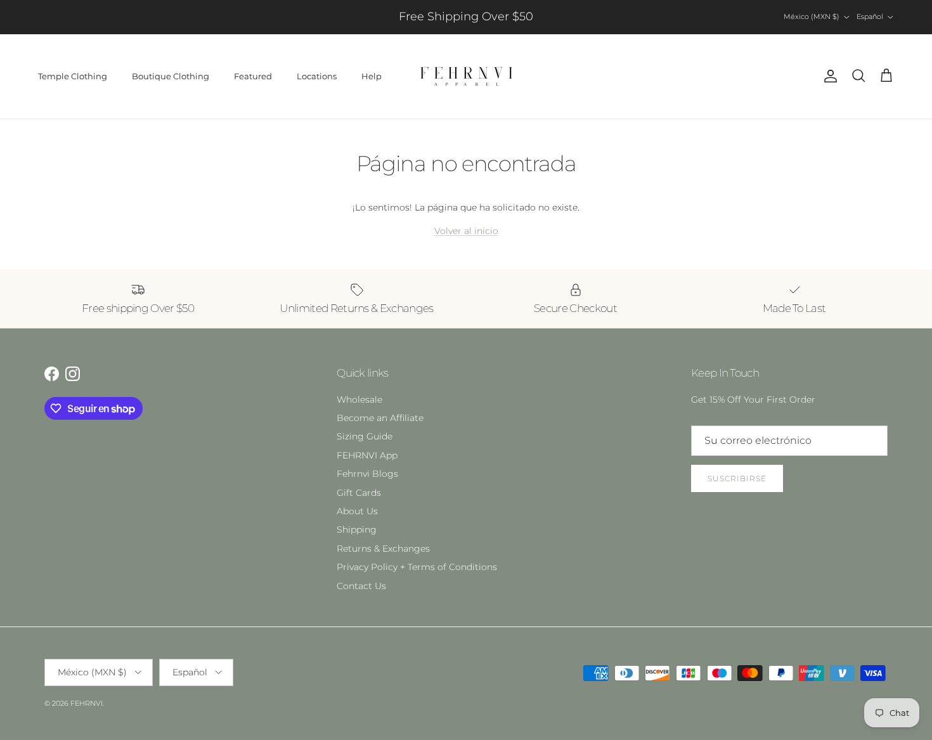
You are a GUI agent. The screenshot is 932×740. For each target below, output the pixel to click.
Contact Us (361, 586)
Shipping (357, 529)
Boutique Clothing (170, 76)
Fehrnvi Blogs (367, 473)
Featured (253, 76)
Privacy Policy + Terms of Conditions (417, 567)
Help (371, 76)
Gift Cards (359, 492)
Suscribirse (737, 478)
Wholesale (359, 399)
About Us (357, 511)
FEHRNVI (86, 703)
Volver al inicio (466, 231)
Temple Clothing (72, 76)
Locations (317, 76)
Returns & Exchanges (383, 548)
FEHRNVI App (367, 455)
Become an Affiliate (380, 418)
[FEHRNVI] (466, 76)
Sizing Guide (364, 436)
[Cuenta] (828, 76)
